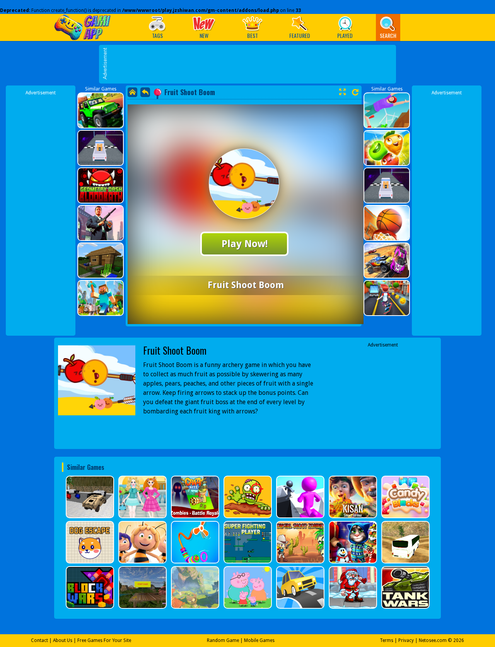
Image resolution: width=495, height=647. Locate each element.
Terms (386, 640)
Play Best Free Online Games (84, 27)
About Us (62, 640)
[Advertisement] (251, 101)
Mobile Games (259, 640)
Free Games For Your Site (104, 640)
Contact (39, 640)
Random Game (223, 640)
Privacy (406, 640)
